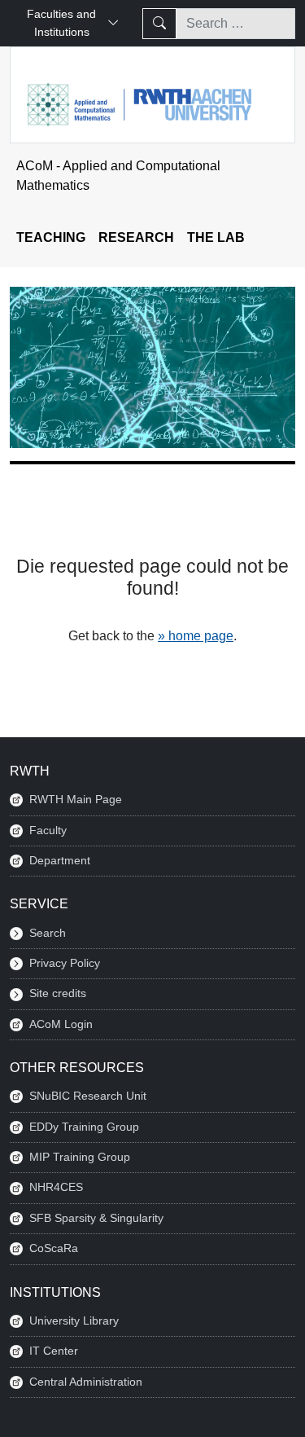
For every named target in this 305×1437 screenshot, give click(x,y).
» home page (195, 636)
